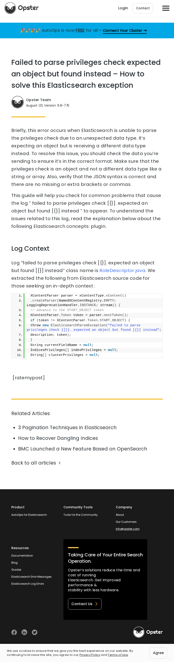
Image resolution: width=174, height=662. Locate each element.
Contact (143, 8)
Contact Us (81, 603)
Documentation (22, 555)
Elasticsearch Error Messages (31, 577)
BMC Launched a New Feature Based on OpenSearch (82, 448)
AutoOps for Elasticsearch (29, 515)
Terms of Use (118, 655)
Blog (14, 563)
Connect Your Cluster (123, 30)
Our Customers (126, 522)
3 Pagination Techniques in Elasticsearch (67, 427)
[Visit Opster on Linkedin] (24, 632)
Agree (158, 652)
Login (123, 8)
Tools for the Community (80, 515)
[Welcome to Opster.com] (148, 632)
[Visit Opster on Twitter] (34, 632)
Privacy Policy (90, 655)
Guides (16, 570)
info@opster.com (128, 529)
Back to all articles (33, 463)
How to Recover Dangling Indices (58, 438)
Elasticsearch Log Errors (27, 584)
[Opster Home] (22, 8)
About (120, 515)
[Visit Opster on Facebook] (14, 632)
